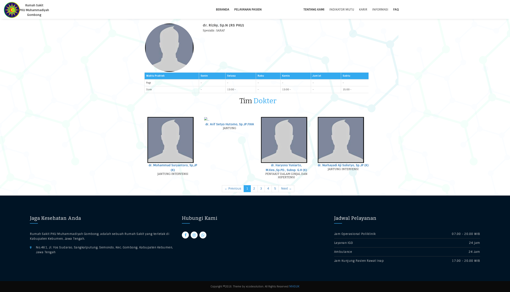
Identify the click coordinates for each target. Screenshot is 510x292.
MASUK (294, 286)
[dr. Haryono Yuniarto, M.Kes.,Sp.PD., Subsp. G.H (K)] (284, 140)
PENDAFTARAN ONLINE (285, 10)
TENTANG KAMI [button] (313, 10)
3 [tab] (261, 189)
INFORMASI (380, 10)
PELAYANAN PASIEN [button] (248, 10)
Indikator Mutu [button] (341, 10)
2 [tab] (254, 189)
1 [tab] (247, 189)
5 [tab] (275, 189)
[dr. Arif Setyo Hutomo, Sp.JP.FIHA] (206, 119)
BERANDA (222, 10)
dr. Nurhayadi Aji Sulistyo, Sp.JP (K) (343, 165)
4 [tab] (268, 189)
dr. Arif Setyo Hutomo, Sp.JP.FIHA (229, 124)
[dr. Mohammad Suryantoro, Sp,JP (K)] (170, 140)
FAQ (396, 10)
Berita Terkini (414, 10)
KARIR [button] (363, 10)
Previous (233, 189)
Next (286, 189)
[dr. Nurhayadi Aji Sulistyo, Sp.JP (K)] (341, 140)
